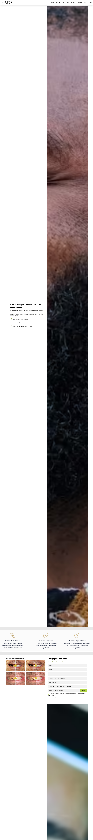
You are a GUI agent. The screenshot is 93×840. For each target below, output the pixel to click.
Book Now (51, 697)
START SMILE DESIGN (15, 330)
